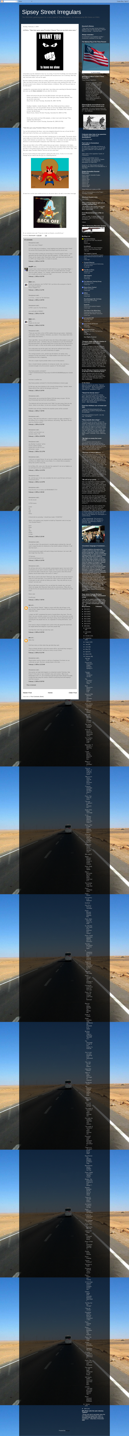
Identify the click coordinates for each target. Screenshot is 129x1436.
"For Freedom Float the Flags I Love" (88, 740)
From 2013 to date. (87, 139)
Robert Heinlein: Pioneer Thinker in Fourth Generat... (88, 860)
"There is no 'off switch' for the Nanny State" (88, 1150)
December (88, 628)
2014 (85, 614)
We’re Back (87, 277)
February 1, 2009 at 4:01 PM (36, 276)
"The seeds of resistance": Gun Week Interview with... (89, 1112)
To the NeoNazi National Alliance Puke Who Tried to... (88, 818)
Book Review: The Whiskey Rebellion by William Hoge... (89, 1159)
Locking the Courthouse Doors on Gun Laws (89, 988)
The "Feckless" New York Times (88, 681)
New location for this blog (90, 300)
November (88, 632)
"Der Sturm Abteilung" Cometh (88, 726)
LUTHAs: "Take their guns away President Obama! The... (88, 1390)
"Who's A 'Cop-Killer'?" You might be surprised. (88, 1076)
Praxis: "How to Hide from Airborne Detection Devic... (88, 828)
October (87, 636)
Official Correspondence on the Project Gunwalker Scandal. (92, 192)
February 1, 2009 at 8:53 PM (36, 424)
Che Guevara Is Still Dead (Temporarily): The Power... (88, 1371)
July (86, 644)
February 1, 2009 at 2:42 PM (36, 261)
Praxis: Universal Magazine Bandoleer (88, 1399)
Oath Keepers (88, 275)
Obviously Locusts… (89, 283)
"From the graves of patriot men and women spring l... (89, 732)
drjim (30, 282)
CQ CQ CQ (87, 294)
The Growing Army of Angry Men (88, 884)
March (87, 654)
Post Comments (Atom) (37, 696)
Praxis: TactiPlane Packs (88, 890)
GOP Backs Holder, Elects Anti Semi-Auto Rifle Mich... (88, 1380)
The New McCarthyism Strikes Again (89, 946)
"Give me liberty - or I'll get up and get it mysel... (88, 771)
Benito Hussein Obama (88, 711)
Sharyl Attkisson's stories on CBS (91, 189)
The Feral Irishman (89, 239)
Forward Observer (89, 262)
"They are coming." (88, 1309)
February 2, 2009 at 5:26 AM (36, 536)
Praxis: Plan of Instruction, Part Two (89, 1226)
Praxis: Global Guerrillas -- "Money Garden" (89, 1175)
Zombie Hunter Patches (88, 1253)
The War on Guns (89, 270)
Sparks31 (86, 304)
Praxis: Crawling (88, 1257)
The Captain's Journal (90, 253)
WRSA (86, 293)
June (86, 647)
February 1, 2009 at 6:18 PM (36, 390)
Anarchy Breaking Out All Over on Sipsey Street (88, 1191)
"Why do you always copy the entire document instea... (88, 780)
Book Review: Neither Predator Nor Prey (89, 1168)
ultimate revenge (88, 271)
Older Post (73, 693)
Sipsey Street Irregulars (51, 12)
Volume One (85, 176)
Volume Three (86, 179)
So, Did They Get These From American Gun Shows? (88, 929)
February (88, 656)
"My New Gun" (87, 659)
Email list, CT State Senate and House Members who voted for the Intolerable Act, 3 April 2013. (94, 166)
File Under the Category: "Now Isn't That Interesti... (89, 1121)
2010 (85, 623)
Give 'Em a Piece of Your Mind (88, 907)
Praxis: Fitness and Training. (88, 1277)
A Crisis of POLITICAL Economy (89, 1216)
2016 (85, 609)
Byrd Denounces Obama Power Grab (89, 688)
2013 (85, 616)
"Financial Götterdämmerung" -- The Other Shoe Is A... (88, 790)
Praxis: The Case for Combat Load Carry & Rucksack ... (88, 997)
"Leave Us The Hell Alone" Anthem (88, 1199)
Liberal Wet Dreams (88, 1069)
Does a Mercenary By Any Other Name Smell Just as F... (88, 876)
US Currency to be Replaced (88, 899)
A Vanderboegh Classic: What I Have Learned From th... (89, 955)
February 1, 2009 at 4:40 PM (36, 300)
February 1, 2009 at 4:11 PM (36, 290)
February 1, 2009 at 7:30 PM (36, 411)
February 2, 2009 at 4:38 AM (36, 492)
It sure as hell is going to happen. (92, 306)
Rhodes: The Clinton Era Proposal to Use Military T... (89, 1182)
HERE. (87, 199)
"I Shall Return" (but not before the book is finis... (88, 755)
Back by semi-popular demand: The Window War (88, 1008)
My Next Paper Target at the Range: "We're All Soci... (88, 1035)
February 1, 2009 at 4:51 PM (36, 313)
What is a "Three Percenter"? (88, 764)
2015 (85, 611)
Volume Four (85, 180)
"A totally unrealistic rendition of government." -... (88, 1355)
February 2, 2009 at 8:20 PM (36, 632)
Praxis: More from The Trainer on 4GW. (88, 921)
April (86, 651)
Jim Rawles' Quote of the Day (88, 1205)
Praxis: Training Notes (88, 1323)
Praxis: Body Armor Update (88, 868)
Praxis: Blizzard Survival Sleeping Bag (88, 913)
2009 (85, 626)
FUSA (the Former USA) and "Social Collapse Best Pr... (88, 838)
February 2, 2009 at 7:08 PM (36, 599)
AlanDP (31, 266)
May (86, 649)
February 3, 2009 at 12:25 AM (37, 664)
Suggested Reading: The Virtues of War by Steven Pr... (89, 965)
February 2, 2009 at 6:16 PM (36, 560)
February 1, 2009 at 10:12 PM (37, 451)
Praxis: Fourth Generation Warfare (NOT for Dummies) (89, 938)
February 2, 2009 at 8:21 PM (36, 652)
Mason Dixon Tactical (90, 287)
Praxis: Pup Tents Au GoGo (88, 797)
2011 (85, 621)
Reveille (93, 433)
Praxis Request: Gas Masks (89, 1211)
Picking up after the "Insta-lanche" (88, 1271)
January (87, 1404)
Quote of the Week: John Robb (88, 811)
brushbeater (87, 246)
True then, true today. (88, 972)
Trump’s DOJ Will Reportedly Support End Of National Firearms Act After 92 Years (93, 256)
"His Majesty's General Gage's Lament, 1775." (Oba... (88, 1091)
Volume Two (85, 178)
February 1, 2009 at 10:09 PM (37, 436)
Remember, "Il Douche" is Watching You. (89, 747)
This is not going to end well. (88, 1104)
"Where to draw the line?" (88, 1099)
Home (50, 693)
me (29, 605)
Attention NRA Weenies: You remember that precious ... (89, 697)
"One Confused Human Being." (88, 1237)
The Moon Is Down (88, 1265)
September (88, 638)
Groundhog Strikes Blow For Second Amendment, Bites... (89, 1316)
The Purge (86, 325)
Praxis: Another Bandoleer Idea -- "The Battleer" (88, 1331)
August (87, 642)
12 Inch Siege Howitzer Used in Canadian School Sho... (89, 1285)
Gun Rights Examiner (90, 337)
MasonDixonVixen (89, 329)
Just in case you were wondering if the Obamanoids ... (89, 1056)
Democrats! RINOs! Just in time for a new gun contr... (88, 848)
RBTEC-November (89, 289)
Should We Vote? (88, 319)
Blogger (68, 1430)
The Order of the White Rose (92, 310)
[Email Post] (45, 235)
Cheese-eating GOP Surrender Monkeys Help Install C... (89, 1296)
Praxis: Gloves (87, 894)
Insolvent (87, 903)
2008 (85, 1408)
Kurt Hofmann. (89, 111)
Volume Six (85, 183)
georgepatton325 (89, 318)
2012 (85, 618)
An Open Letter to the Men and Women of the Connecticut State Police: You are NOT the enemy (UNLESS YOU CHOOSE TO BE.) (93, 149)
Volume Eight (85, 186)
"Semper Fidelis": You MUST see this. (88, 674)
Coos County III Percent (91, 323)
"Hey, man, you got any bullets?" (88, 1064)
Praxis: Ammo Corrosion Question (89, 705)
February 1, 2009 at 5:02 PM (36, 325)
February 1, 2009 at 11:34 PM (37, 482)
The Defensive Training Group (92, 281)
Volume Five (85, 182)
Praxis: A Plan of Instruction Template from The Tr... (89, 1245)
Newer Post (27, 693)
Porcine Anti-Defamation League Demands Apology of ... (89, 666)
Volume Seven (86, 185)
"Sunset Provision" (88, 1261)
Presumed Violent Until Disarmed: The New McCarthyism (89, 1141)
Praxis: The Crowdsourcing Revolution (88, 1363)
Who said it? (88, 854)
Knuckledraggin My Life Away (92, 299)
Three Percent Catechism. (92, 89)
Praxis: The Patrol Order (88, 1338)
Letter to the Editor (88, 1231)
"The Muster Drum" (88, 1083)
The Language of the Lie (89, 1221)
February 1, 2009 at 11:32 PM (37, 470)
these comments (37, 91)
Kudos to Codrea (87, 1015)
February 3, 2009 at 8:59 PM (36, 681)
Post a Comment (31, 685)
